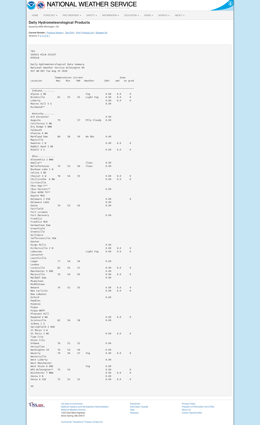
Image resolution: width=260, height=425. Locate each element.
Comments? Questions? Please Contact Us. (82, 421)
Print (78, 32)
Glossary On (101, 32)
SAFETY (90, 15)
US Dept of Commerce (72, 403)
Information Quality (139, 406)
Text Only (69, 32)
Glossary (134, 412)
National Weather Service (73, 409)
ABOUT (179, 15)
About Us (186, 409)
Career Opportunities (192, 412)
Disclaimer (135, 403)
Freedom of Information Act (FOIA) (198, 406)
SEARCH (163, 15)
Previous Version (55, 32)
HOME (35, 15)
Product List (87, 32)
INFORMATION (109, 15)
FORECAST (50, 15)
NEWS (147, 15)
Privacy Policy (188, 403)
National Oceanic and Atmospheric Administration (85, 406)
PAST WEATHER (71, 15)
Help (132, 409)
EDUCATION (130, 15)
